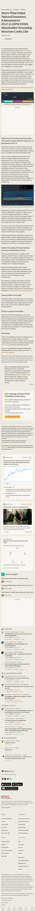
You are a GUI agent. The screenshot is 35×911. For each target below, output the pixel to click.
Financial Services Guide (7, 898)
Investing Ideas (4, 847)
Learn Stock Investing (23, 860)
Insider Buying (21, 824)
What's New (4, 856)
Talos (6, 652)
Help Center (21, 857)
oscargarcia (7, 708)
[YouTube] (8, 779)
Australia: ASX (4, 824)
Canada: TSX (4, 830)
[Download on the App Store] (6, 784)
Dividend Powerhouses (23, 821)
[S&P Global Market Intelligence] (6, 797)
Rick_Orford (7, 632)
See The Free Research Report (11, 568)
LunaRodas (7, 684)
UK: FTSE (3, 821)
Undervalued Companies (24, 818)
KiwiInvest (7, 726)
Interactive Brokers (22, 375)
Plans (19, 841)
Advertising (21, 844)
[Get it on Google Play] (17, 784)
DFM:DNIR (24, 51)
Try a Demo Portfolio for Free (12, 416)
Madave (6, 747)
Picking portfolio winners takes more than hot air (17, 585)
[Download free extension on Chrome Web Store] (9, 788)
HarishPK (7, 740)
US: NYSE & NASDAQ (6, 818)
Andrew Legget (8, 588)
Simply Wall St (8, 39)
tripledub (7, 642)
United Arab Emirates (6, 9)
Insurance (16, 9)
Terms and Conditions (6, 900)
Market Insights (5, 853)
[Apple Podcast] (13, 779)
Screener (3, 844)
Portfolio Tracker (5, 841)
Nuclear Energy (22, 827)
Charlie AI (20, 869)
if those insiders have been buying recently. (19, 290)
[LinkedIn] (2, 779)
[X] (5, 779)
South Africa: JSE (5, 833)
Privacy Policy (4, 902)
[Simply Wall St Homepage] (8, 771)
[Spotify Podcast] (10, 779)
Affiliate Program (22, 863)
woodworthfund (8, 676)
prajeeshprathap (8, 694)
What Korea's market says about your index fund (17, 592)
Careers (20, 853)
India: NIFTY (4, 827)
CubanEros (7, 718)
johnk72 (6, 754)
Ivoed (6, 662)
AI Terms (3, 905)
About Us (20, 847)
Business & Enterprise (23, 866)
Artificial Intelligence (23, 833)
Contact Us (20, 850)
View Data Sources (5, 807)
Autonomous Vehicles (23, 830)
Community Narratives (6, 850)
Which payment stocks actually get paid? (14, 578)
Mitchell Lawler (8, 581)
